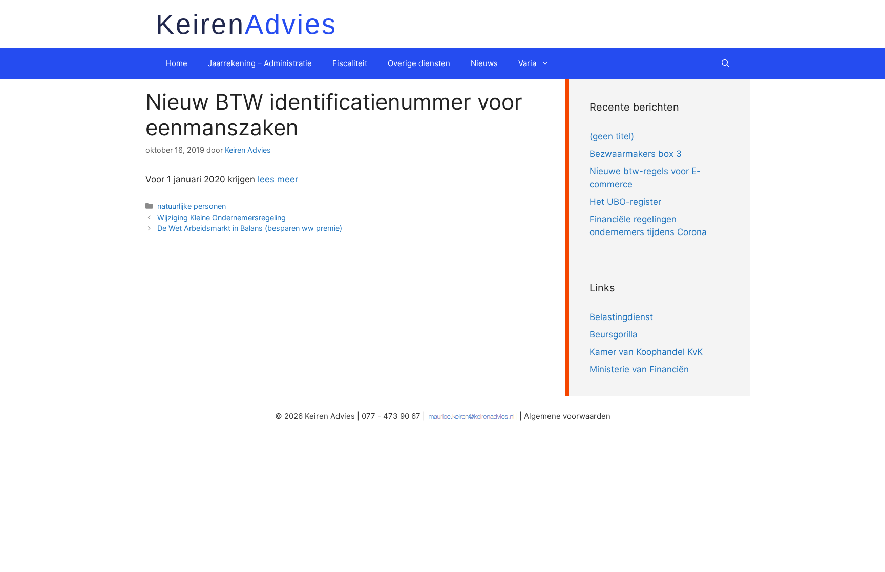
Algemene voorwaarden (567, 416)
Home (176, 63)
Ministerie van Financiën (639, 369)
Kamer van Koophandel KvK (646, 352)
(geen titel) (611, 136)
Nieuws (484, 63)
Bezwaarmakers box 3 (635, 154)
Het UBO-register (625, 202)
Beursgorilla (613, 334)
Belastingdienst (621, 317)
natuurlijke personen (191, 206)
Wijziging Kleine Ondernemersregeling (221, 217)
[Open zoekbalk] (725, 63)
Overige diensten (419, 63)
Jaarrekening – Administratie (260, 63)
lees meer (278, 179)
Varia (527, 63)
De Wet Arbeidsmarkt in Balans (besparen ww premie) (249, 228)
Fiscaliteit (349, 63)
